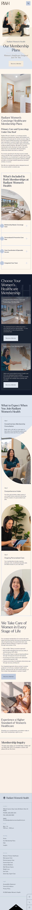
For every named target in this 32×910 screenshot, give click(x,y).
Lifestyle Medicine (8, 865)
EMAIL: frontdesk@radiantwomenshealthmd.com (14, 819)
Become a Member (16, 64)
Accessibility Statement (9, 884)
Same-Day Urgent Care (9, 874)
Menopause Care (7, 858)
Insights (5, 845)
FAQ (4, 843)
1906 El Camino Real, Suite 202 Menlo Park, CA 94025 (15, 809)
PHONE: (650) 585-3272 (9, 813)
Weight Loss (6, 869)
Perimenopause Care (8, 860)
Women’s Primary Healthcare (10, 856)
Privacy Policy (6, 889)
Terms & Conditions (8, 886)
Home (4, 838)
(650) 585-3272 (8, 747)
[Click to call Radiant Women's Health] (29, 902)
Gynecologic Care (8, 862)
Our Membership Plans (9, 841)
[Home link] (5, 3)
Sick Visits (5, 871)
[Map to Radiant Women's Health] (29, 897)
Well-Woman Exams (8, 867)
